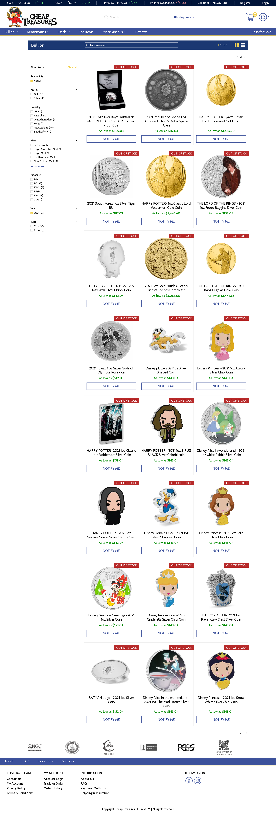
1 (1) (36, 179)
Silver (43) (39, 98)
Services (68, 761)
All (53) (38, 81)
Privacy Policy (16, 788)
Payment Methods (93, 788)
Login (265, 3)
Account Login (54, 779)
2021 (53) (39, 213)
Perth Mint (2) (41, 145)
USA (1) (38, 111)
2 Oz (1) (38, 199)
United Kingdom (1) (44, 119)
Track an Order (53, 783)
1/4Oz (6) (39, 187)
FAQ (26, 761)
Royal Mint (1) (41, 153)
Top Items (86, 32)
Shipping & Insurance (95, 793)
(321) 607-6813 (219, 3)
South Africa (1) (42, 131)
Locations (45, 761)
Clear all (72, 67)
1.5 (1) (37, 191)
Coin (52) (39, 226)
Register (245, 3)
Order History (53, 788)
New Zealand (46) (44, 127)
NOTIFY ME (111, 139)
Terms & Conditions (20, 793)
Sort (240, 57)
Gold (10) (39, 94)
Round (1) (39, 230)
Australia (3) (40, 115)
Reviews (141, 32)
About (9, 761)
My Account (15, 783)
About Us (87, 779)
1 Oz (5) (38, 183)
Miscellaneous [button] (113, 32)
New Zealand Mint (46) (46, 161)
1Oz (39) (38, 195)
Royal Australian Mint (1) (47, 149)
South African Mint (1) (46, 157)
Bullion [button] (9, 32)
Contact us (14, 779)
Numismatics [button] (36, 32)
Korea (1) (38, 123)
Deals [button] (62, 32)
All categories (182, 17)
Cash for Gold (261, 32)
